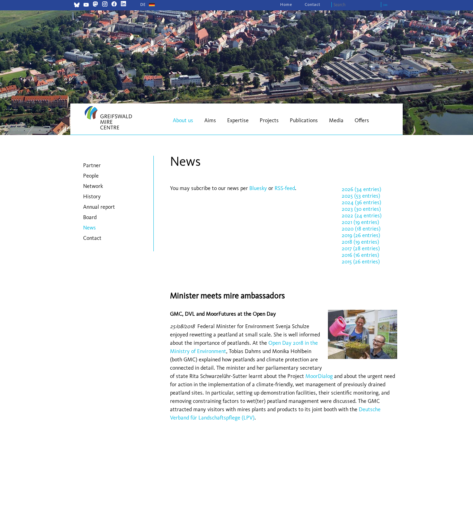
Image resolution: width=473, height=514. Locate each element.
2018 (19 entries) (360, 241)
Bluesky (258, 188)
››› (385, 4)
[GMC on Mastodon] (95, 4)
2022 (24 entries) (362, 215)
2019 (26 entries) (361, 235)
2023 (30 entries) (361, 209)
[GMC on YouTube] (86, 5)
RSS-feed (285, 188)
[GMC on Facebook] (114, 4)
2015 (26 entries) (361, 261)
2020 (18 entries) (361, 228)
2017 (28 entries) (361, 248)
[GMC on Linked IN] (123, 4)
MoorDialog (319, 376)
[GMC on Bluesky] (77, 5)
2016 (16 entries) (360, 255)
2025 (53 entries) (361, 195)
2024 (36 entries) (361, 202)
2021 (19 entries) (360, 222)
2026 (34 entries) (361, 189)
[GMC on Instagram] (105, 4)
